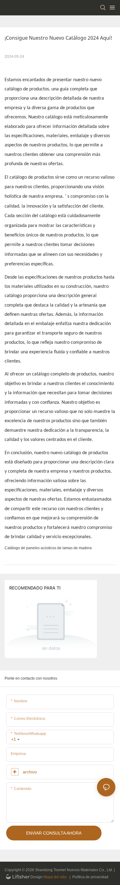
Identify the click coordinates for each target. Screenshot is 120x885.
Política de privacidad (90, 877)
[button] (48, 548)
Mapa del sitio (55, 877)
